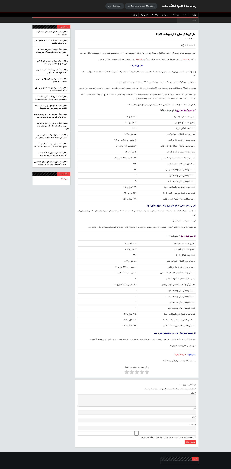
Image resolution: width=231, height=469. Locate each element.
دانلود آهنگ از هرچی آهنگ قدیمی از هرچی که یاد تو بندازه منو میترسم (51, 71)
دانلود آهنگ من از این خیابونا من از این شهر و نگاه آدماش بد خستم (51, 89)
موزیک (194, 14)
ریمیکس (165, 14)
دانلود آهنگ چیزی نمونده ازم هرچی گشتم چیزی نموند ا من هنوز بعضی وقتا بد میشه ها (50, 145)
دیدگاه (193, 393)
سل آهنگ (64, 179)
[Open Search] (115, 17)
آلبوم (184, 14)
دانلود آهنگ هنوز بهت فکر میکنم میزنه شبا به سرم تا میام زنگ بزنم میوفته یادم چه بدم (50, 115)
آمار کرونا (139, 59)
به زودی (134, 14)
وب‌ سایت (192, 424)
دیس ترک (144, 14)
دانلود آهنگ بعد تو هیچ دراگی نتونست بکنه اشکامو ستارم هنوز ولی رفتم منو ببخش (51, 107)
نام (194, 408)
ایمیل (194, 416)
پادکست (155, 14)
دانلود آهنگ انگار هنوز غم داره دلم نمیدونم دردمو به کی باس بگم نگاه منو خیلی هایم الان (53, 126)
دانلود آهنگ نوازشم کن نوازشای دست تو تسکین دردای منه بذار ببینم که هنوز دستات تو (52, 52)
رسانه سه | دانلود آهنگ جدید (179, 6)
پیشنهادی (175, 14)
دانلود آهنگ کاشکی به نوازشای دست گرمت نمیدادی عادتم (51, 33)
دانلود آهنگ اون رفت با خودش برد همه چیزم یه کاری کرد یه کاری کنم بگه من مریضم (50, 163)
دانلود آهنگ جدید (114, 6)
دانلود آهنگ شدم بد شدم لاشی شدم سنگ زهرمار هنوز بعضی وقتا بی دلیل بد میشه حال (51, 98)
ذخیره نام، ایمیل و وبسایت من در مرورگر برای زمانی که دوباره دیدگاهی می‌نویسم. (168, 437)
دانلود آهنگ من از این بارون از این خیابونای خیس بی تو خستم (51, 80)
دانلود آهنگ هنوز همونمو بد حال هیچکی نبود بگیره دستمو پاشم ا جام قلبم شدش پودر (51, 136)
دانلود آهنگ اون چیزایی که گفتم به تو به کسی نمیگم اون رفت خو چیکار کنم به (52, 154)
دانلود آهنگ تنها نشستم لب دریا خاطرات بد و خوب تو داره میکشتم (51, 42)
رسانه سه (186, 59)
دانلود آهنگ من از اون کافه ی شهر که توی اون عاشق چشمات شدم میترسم (52, 62)
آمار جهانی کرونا (180, 354)
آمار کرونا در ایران (181, 360)
